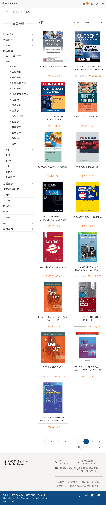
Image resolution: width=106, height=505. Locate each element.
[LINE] (79, 495)
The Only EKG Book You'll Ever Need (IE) (87, 369)
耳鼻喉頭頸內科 (20, 94)
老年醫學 (16, 127)
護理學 (7, 206)
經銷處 (96, 481)
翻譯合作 (73, 481)
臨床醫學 (17, 12)
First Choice (10, 34)
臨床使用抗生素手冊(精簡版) (53, 166)
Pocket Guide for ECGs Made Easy (53, 318)
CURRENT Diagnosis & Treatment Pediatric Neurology (87, 68)
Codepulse (27, 498)
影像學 (9, 171)
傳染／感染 (18, 116)
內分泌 (15, 99)
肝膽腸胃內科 (19, 83)
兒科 (8, 166)
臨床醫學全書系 (14, 56)
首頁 (6, 12)
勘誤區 (85, 481)
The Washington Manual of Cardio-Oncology (87, 268)
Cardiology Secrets (53, 266)
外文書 (7, 45)
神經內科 (16, 88)
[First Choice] (92, 495)
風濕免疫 (16, 105)
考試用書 (8, 39)
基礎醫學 (8, 183)
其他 (14, 143)
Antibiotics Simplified (87, 116)
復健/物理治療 (11, 189)
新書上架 (8, 228)
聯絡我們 (60, 481)
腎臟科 (15, 138)
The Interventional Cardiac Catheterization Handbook (87, 318)
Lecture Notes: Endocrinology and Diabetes (53, 218)
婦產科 (9, 160)
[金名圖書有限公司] (9, 4)
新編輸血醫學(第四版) (87, 166)
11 (86, 447)
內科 (8, 61)
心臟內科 (16, 72)
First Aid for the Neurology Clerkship (53, 118)
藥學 (5, 211)
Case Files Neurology (53, 66)
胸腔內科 (16, 77)
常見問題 (61, 485)
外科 (8, 149)
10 (79, 447)
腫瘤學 (15, 121)
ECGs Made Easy (53, 367)
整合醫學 (16, 132)
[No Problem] (99, 495)
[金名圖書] (86, 495)
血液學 (15, 110)
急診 (8, 155)
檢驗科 (7, 217)
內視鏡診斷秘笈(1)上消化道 (87, 216)
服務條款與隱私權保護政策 (84, 485)
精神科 (7, 200)
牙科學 (7, 194)
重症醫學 (10, 177)
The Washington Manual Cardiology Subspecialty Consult (53, 419)
